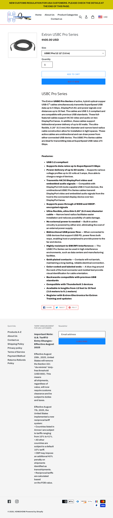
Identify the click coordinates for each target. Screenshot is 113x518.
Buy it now (73, 81)
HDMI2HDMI (20, 512)
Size (44, 48)
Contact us (13, 340)
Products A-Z (14, 332)
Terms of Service (16, 352)
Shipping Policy (16, 344)
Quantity (46, 59)
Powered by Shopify (34, 512)
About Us (12, 336)
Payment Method (16, 356)
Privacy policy (15, 348)
